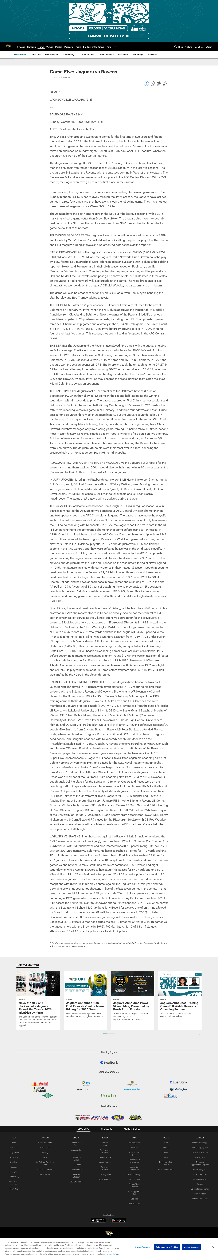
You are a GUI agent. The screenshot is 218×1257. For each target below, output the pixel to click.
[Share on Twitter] (152, 85)
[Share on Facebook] (146, 85)
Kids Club (134, 1199)
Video (166, 1152)
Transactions (14, 1147)
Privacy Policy (200, 1194)
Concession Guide (45, 1169)
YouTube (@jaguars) (200, 1147)
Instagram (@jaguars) (200, 1152)
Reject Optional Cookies (167, 1247)
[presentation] (200, 1034)
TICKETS (104, 1138)
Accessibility (77, 1170)
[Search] (175, 47)
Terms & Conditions (200, 1199)
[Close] (213, 1247)
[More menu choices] (115, 46)
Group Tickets (104, 1162)
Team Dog (14, 1189)
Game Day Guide (45, 1143)
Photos (166, 1147)
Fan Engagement (134, 1143)
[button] (105, 1034)
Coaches (13, 1162)
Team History (14, 1177)
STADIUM (76, 1138)
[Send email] (158, 85)
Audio (166, 1157)
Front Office (13, 1172)
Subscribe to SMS (200, 1174)
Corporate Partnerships (200, 1189)
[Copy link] (164, 83)
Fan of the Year (134, 1179)
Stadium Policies (76, 1182)
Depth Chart (14, 1157)
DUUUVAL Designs (134, 1174)
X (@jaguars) (200, 1157)
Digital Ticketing (104, 1179)
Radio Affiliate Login (166, 1169)
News (166, 1143)
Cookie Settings (142, 1247)
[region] (109, 1247)
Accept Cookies (191, 1247)
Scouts (14, 1167)
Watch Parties (44, 1174)
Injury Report (14, 1152)
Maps (45, 1157)
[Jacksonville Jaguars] (109, 1234)
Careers (200, 1184)
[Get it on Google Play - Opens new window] (118, 1221)
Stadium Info (45, 1147)
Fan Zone (134, 1147)
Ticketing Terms (105, 1174)
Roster (13, 1143)
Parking (45, 1152)
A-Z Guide (77, 1165)
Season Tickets (105, 1157)
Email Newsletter (200, 1179)
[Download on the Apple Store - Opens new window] (98, 1220)
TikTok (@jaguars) (200, 1169)
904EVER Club (134, 1204)
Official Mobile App (199, 1143)
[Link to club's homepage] (8, 46)
